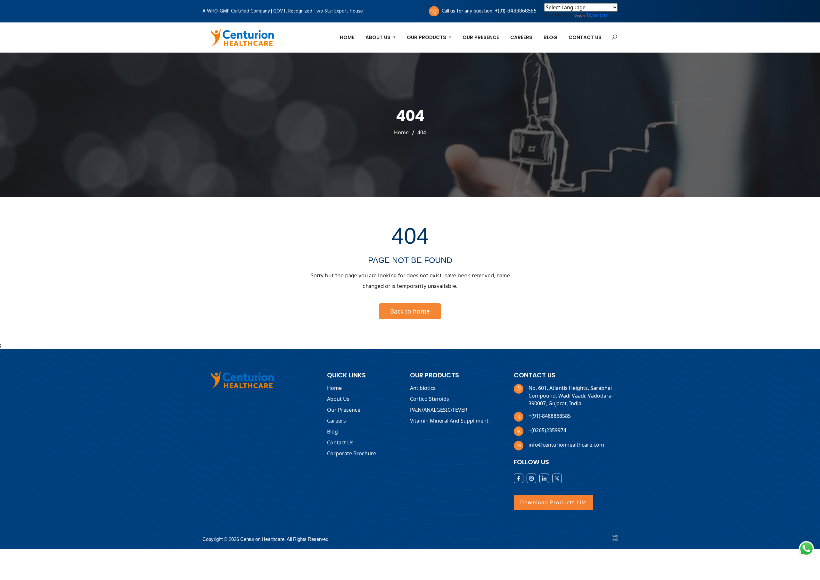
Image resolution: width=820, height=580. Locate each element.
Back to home (410, 311)
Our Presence (481, 37)
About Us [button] (378, 37)
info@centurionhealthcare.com (566, 444)
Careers (521, 37)
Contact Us (585, 37)
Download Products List (553, 502)
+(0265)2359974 (547, 430)
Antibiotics (423, 387)
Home (347, 37)
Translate (597, 15)
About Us (338, 398)
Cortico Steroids (429, 398)
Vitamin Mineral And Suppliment (449, 420)
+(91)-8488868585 (516, 11)
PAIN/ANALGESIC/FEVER (438, 409)
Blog (550, 37)
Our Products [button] (427, 37)
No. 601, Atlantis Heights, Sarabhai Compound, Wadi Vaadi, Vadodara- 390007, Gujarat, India (571, 395)
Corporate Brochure (351, 453)
